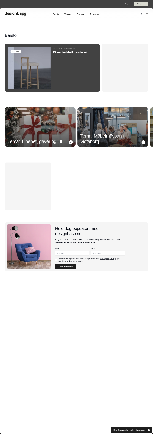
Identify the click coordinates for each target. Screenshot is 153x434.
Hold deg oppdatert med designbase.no (129, 430)
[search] (141, 14)
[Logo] (15, 14)
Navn (57, 249)
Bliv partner (141, 4)
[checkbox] (56, 260)
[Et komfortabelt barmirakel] (52, 68)
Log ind (128, 4)
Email (93, 249)
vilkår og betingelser (107, 259)
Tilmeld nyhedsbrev (65, 267)
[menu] (147, 14)
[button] (71, 142)
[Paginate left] (7, 127)
